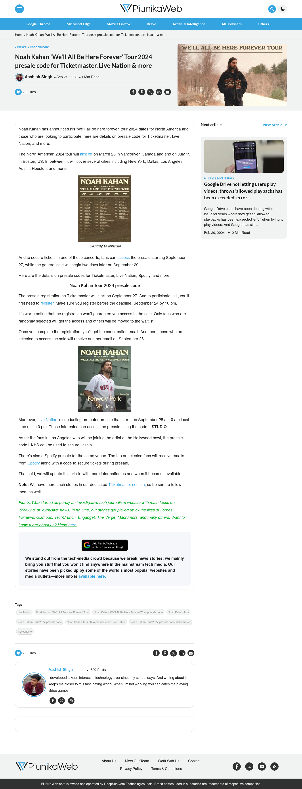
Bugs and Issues (221, 178)
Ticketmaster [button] (25, 631)
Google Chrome (38, 24)
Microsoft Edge (79, 24)
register (47, 303)
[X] (249, 766)
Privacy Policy (131, 768)
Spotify (34, 463)
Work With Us (168, 761)
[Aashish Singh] (33, 684)
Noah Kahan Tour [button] (178, 612)
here (72, 524)
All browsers (232, 24)
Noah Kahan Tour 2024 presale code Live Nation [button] (96, 622)
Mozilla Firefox (119, 24)
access (123, 257)
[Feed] (274, 766)
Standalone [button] (39, 46)
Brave (151, 24)
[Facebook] (237, 766)
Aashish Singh (38, 77)
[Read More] (244, 156)
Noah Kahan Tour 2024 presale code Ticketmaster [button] (160, 622)
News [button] (22, 46)
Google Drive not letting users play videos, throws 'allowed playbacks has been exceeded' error (243, 190)
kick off (86, 154)
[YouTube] (262, 766)
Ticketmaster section (126, 484)
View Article (272, 124)
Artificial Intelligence (188, 24)
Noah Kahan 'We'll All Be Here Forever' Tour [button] (62, 612)
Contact (194, 761)
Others (263, 24)
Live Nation (47, 419)
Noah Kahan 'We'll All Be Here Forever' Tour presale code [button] (128, 612)
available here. (92, 576)
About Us (109, 761)
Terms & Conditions (166, 768)
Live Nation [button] (24, 612)
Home (19, 34)
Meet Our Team (137, 761)
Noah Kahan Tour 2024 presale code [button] (39, 622)
